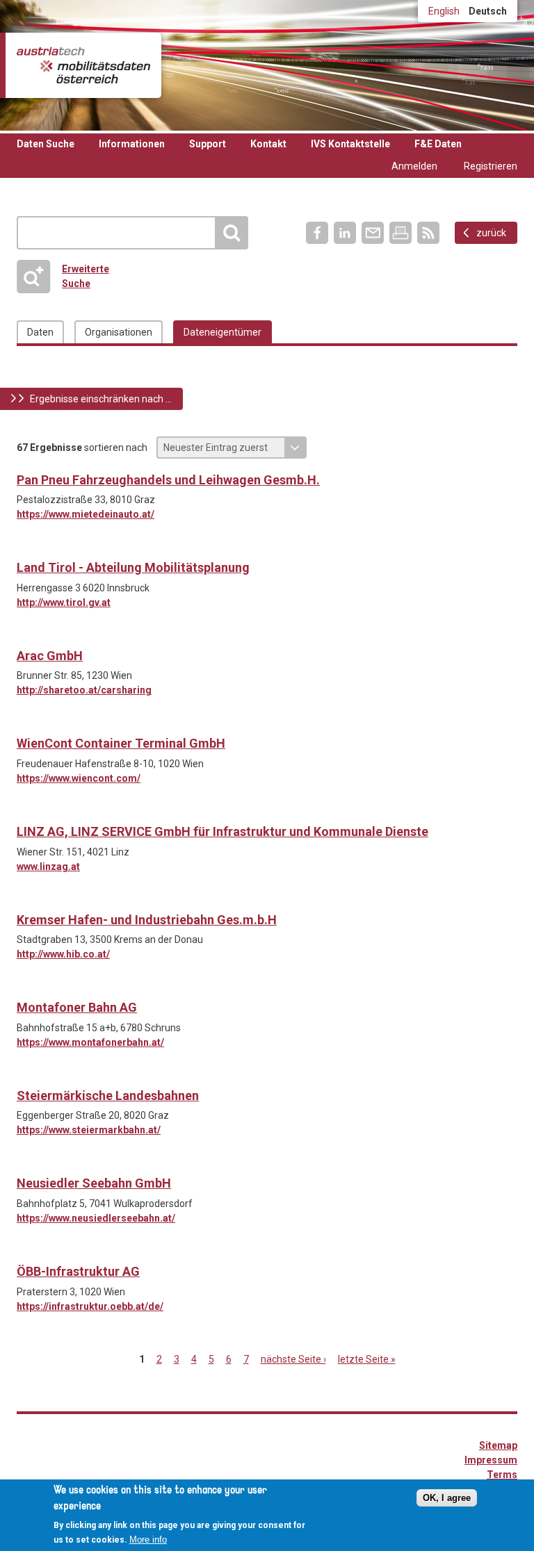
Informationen (132, 143)
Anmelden (414, 166)
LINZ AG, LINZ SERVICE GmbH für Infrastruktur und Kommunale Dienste (222, 831)
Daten (40, 332)
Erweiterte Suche (67, 276)
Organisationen (118, 332)
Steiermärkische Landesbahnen (108, 1095)
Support (207, 143)
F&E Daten (438, 143)
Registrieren (490, 166)
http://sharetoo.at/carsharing (84, 690)
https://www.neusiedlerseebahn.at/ (96, 1218)
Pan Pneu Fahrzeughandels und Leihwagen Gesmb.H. (168, 480)
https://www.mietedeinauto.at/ (85, 514)
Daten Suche (45, 143)
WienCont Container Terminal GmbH (121, 743)
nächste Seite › (293, 1359)
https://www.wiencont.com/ (78, 778)
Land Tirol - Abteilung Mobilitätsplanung (133, 567)
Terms (502, 1474)
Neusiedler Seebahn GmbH (94, 1183)
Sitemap (498, 1445)
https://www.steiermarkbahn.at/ (89, 1129)
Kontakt (268, 143)
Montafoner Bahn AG (77, 1007)
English (444, 11)
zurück (491, 232)
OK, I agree (447, 1498)
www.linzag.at (48, 866)
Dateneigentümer (222, 332)
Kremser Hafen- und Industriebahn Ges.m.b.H (147, 919)
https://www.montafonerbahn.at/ (90, 1042)
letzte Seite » (367, 1359)
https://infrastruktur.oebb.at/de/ (90, 1306)
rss (428, 233)
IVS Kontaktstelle (350, 143)
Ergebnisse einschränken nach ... (101, 398)
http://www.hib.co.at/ (63, 954)
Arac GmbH (50, 655)
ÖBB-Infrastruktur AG (78, 1271)
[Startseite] (83, 65)
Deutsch (488, 11)
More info (148, 1539)
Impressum (490, 1460)
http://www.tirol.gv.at (64, 602)
